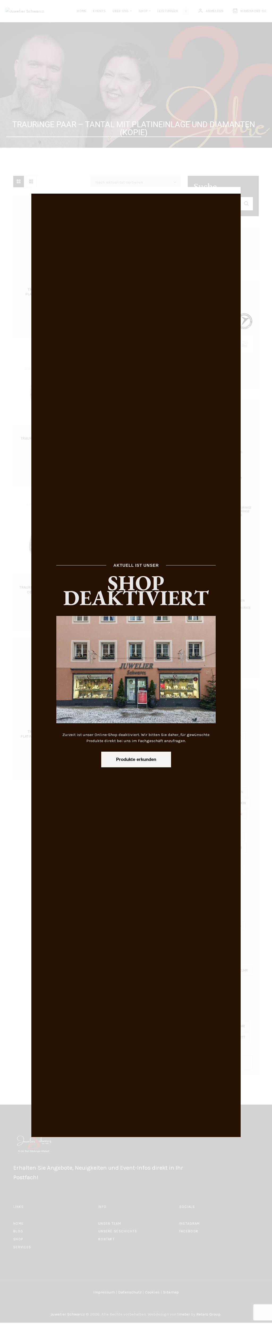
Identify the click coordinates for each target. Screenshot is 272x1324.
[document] (136, 662)
